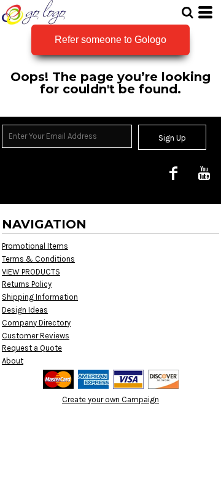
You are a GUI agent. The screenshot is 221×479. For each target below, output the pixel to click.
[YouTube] (203, 172)
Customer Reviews (35, 335)
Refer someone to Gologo (110, 39)
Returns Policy (27, 284)
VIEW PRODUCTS (31, 271)
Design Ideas (25, 309)
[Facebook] (173, 172)
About (12, 360)
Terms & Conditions (38, 258)
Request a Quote (32, 347)
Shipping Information (40, 297)
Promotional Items (35, 246)
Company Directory (36, 322)
